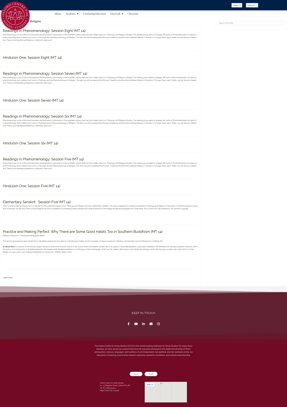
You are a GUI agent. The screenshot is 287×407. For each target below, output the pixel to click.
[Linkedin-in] (143, 323)
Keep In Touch (143, 313)
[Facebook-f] (128, 323)
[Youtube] (136, 323)
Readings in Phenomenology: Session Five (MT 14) (43, 159)
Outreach (115, 13)
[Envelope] (151, 323)
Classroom (132, 13)
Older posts (7, 278)
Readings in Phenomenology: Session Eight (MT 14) (44, 31)
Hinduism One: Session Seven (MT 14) (33, 100)
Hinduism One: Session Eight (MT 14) (32, 57)
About (57, 13)
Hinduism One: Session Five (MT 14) (31, 186)
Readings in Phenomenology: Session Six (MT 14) (42, 116)
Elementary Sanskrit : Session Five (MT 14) (37, 202)
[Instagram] (158, 323)
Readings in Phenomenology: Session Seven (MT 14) (45, 73)
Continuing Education (94, 13)
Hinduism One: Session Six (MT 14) (30, 143)
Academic (70, 13)
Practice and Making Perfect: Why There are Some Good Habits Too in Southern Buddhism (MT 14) (83, 231)
